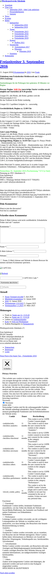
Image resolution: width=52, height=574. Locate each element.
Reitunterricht (28, 324)
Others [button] (4, 557)
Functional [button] (6, 501)
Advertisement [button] (8, 541)
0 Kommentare (18, 72)
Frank (37, 72)
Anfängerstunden (19, 319)
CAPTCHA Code (30, 278)
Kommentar (5, 226)
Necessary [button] (6, 400)
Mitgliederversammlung (14, 299)
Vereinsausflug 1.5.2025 (14, 306)
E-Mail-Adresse (7, 251)
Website (3, 256)
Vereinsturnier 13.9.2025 (14, 303)
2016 (29, 72)
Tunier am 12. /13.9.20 (21, 315)
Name (3, 247)
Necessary (9, 403)
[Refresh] (4, 273)
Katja (7, 322)
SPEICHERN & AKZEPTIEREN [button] (15, 568)
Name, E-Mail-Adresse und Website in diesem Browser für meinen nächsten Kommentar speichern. (24, 261)
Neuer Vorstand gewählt (14, 297)
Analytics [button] (6, 528)
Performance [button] (7, 514)
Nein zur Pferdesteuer (20, 322)
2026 (7, 301)
